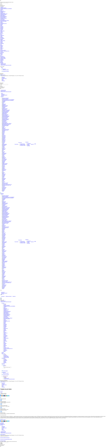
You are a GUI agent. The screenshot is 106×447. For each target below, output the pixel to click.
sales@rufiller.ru (3, 434)
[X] (4, 395)
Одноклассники (4, 78)
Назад (5, 354)
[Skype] (7, 395)
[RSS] (0, 397)
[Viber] (5, 395)
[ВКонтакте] (0, 395)
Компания (5, 359)
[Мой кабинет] (0, 291)
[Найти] (1, 4)
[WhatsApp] (6, 395)
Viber (2, 79)
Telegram (3, 77)
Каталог (5, 304)
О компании (2, 422)
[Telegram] (8, 395)
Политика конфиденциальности (4, 437)
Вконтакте (3, 383)
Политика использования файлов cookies (6, 439)
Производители (2, 424)
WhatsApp (3, 80)
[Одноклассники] (1, 395)
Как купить (5, 355)
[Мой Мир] (3, 395)
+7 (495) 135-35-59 (3, 63)
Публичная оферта (3, 440)
